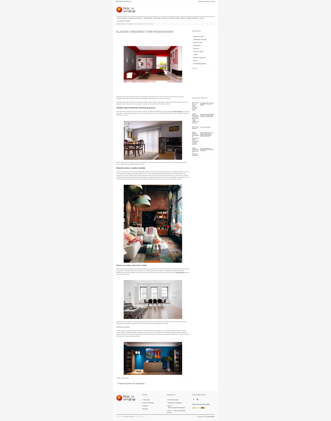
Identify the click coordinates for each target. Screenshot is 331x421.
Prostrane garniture (205, 127)
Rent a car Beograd (179, 410)
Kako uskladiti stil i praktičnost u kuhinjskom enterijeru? (207, 149)
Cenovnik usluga (173, 400)
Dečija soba (157, 18)
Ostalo (202, 18)
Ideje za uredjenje (128, 416)
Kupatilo (165, 18)
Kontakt (213, 1)
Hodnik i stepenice (192, 18)
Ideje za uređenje (120, 23)
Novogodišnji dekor (123, 21)
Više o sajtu (146, 400)
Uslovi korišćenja (148, 403)
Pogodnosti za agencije (203, 1)
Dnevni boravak (122, 18)
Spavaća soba (148, 18)
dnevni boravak (178, 111)
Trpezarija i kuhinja (135, 18)
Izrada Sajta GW (210, 416)
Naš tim (145, 406)
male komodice (180, 272)
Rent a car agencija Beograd (176, 407)
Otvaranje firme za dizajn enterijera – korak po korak (207, 104)
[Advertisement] (181, 10)
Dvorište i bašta (174, 18)
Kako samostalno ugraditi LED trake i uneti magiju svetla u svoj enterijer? (207, 115)
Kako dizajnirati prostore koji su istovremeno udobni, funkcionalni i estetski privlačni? (207, 134)
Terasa (182, 18)
